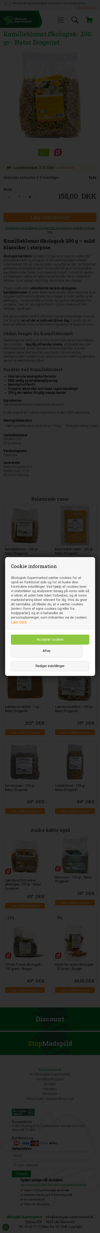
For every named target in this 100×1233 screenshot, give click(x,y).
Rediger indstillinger (50, 666)
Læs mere (19, 622)
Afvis (46, 651)
